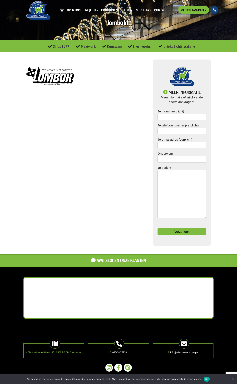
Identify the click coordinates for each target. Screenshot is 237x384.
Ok (206, 379)
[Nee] (233, 379)
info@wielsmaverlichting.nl (184, 352)
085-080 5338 (119, 352)
